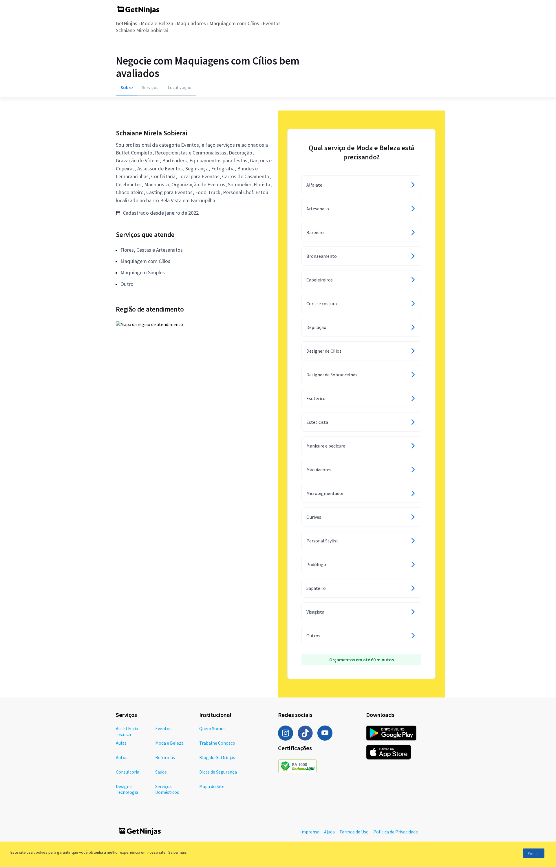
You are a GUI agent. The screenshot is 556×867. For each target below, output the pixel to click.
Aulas (121, 743)
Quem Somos (212, 728)
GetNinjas (126, 23)
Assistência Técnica (127, 731)
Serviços (150, 87)
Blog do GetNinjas (217, 757)
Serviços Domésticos (167, 789)
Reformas (165, 757)
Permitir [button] (533, 853)
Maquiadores (191, 23)
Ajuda (329, 832)
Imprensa (309, 832)
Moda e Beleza (157, 23)
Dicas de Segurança (218, 772)
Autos (121, 757)
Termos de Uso (354, 832)
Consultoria (127, 772)
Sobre (126, 87)
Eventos (163, 728)
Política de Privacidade (395, 832)
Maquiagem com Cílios (234, 23)
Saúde (161, 772)
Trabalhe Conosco (217, 743)
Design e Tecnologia (127, 789)
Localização (179, 87)
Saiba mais (177, 852)
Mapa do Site (211, 786)
